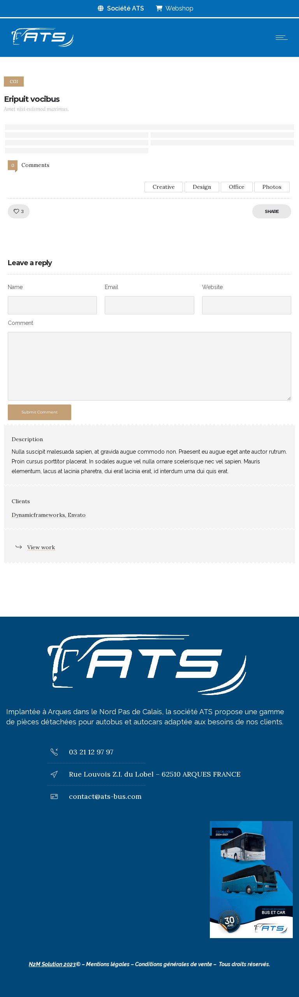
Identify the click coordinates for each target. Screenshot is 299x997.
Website (212, 287)
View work (41, 547)
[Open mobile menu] (283, 37)
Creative (164, 186)
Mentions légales (108, 964)
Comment (20, 323)
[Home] (42, 47)
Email (111, 287)
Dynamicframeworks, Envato (49, 514)
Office (236, 186)
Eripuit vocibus (32, 99)
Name (15, 287)
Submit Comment (39, 412)
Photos (271, 186)
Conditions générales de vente (173, 964)
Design (202, 186)
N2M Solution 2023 (52, 964)
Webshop (178, 8)
